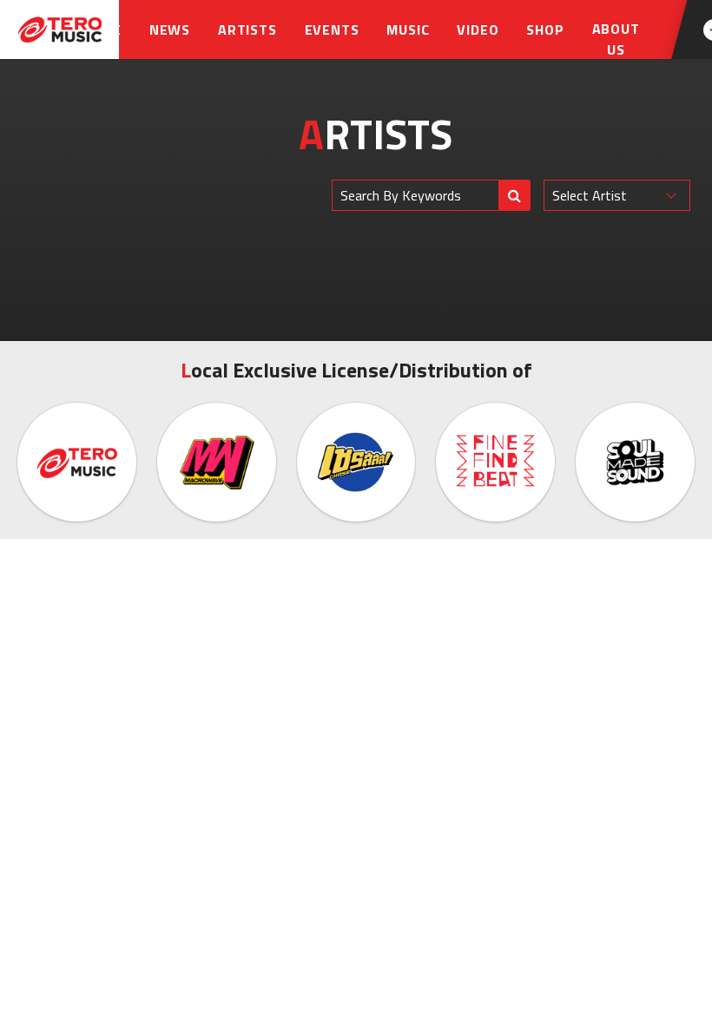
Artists (247, 29)
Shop (545, 29)
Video (477, 29)
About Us (616, 39)
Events (332, 29)
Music (407, 29)
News (169, 29)
